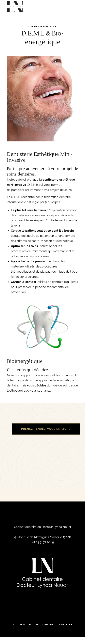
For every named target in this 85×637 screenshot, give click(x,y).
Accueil (19, 624)
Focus (34, 624)
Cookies (66, 624)
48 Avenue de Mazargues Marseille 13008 (42, 537)
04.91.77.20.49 (45, 542)
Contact (49, 624)
